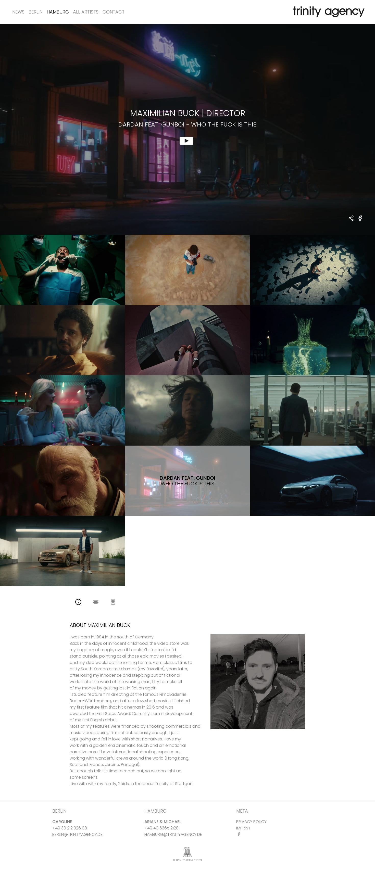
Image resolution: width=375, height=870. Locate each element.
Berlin (36, 12)
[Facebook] (240, 834)
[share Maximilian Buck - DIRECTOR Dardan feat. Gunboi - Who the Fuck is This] (351, 219)
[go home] (328, 12)
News (18, 12)
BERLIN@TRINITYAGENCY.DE (77, 834)
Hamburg (58, 12)
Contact (113, 12)
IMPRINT (243, 828)
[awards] (113, 602)
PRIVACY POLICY (251, 822)
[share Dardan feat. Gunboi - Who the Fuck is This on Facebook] (360, 221)
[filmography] (95, 602)
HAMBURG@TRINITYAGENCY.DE (173, 834)
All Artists (85, 12)
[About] (78, 602)
